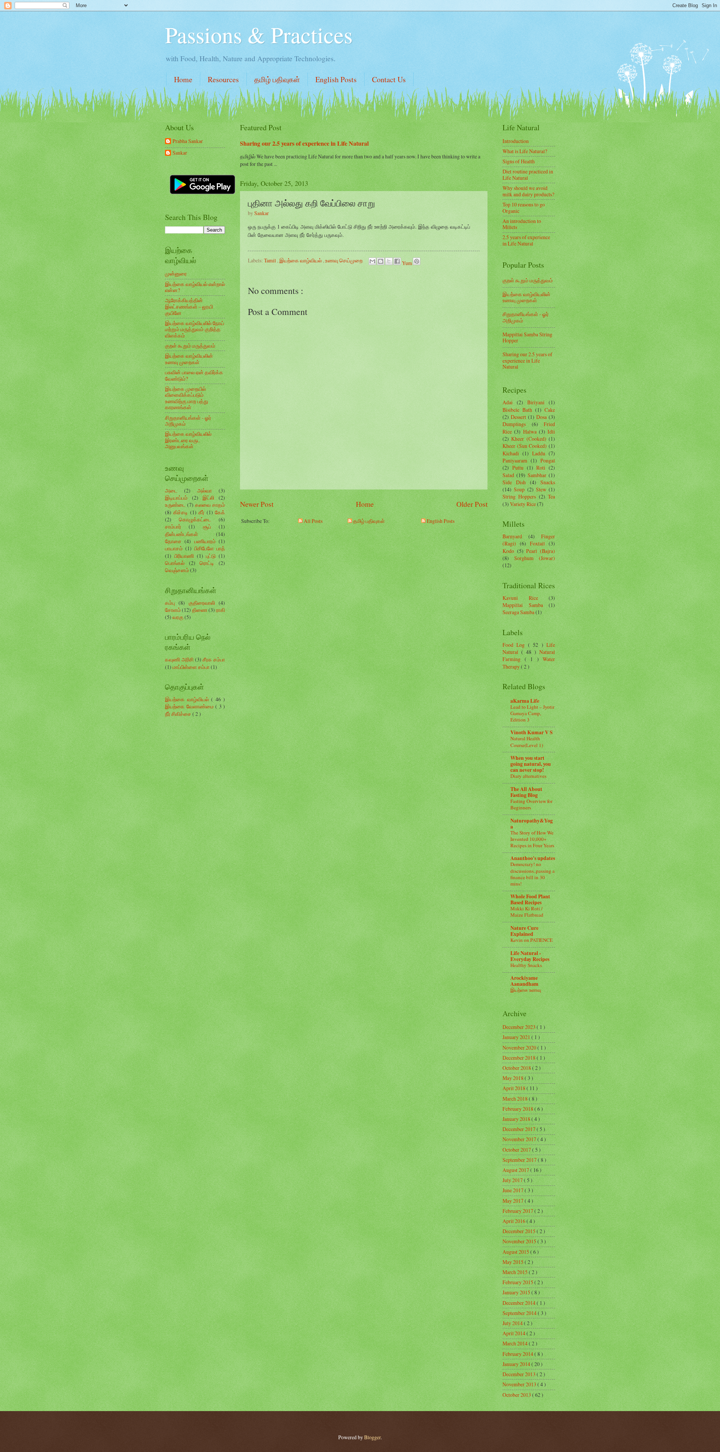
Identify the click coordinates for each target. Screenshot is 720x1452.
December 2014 (519, 1302)
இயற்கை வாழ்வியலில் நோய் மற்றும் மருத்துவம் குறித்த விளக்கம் (194, 329)
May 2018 (513, 1077)
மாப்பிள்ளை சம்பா (191, 666)
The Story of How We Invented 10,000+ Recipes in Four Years (532, 839)
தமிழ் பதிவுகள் (277, 79)
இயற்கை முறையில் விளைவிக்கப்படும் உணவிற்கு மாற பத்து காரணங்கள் (186, 398)
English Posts (336, 79)
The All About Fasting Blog (526, 792)
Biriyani (535, 402)
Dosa (541, 416)
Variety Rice (523, 504)
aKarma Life (524, 701)
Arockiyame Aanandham (524, 981)
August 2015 (516, 1251)
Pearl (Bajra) (540, 550)
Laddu (538, 453)
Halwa (530, 431)
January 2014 (516, 1364)
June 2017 (513, 1190)
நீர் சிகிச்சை (178, 713)
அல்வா (204, 490)
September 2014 (520, 1312)
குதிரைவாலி (202, 602)
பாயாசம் (174, 548)
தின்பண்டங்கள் (181, 534)
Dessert (518, 416)
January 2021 (516, 1037)
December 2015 (519, 1231)
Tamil (270, 260)
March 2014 (515, 1343)
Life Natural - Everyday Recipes (529, 956)
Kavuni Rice (520, 597)
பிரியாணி (184, 555)
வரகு (177, 617)
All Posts (312, 520)
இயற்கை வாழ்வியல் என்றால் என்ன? (195, 287)
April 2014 (514, 1333)
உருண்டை (175, 504)
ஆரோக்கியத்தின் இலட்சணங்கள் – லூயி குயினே (189, 306)
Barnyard (512, 536)
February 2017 (518, 1210)
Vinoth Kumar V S (531, 732)
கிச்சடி (180, 512)
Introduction (515, 141)
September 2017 (520, 1159)
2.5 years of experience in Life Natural (526, 240)
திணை (199, 609)
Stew (541, 489)
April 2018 (514, 1088)
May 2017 (513, 1200)
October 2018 (517, 1067)
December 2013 (519, 1374)
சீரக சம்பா (213, 659)
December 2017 (519, 1129)
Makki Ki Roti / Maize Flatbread (526, 911)
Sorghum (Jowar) (534, 558)
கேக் (220, 512)
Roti (540, 467)
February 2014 (518, 1353)
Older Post (472, 504)
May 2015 (513, 1261)
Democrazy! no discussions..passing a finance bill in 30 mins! (532, 874)
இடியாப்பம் (176, 497)
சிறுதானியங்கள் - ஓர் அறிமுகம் (188, 421)
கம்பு (170, 602)
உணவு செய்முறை (344, 260)
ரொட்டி (207, 562)
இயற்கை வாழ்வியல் (301, 260)
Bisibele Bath (517, 409)
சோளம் (173, 609)
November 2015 (519, 1241)
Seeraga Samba (518, 612)
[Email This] (372, 261)
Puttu (518, 467)
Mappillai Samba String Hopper (527, 337)
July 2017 (513, 1180)
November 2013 (519, 1384)
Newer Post (256, 504)
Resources (223, 79)
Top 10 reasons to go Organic (523, 207)
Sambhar (537, 475)
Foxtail (537, 543)
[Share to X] (389, 261)
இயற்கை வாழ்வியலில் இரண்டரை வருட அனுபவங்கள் (188, 440)
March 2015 (515, 1272)
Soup (519, 489)
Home (183, 79)
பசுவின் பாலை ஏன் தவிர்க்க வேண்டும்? (194, 375)
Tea (551, 496)
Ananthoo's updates (532, 858)
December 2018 (519, 1057)
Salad (508, 475)
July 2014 (513, 1323)
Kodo (508, 550)
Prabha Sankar (187, 141)
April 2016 (514, 1221)
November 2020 (519, 1047)
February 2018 (518, 1108)
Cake (549, 409)
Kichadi (510, 453)
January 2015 (516, 1292)
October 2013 (517, 1394)
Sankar (179, 153)
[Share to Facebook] (397, 261)
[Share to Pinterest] (416, 261)
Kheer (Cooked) (528, 438)
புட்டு (211, 555)
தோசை (173, 541)
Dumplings (514, 424)
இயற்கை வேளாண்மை (190, 706)
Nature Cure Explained (524, 931)
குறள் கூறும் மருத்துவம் (190, 345)
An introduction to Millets (521, 224)
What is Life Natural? (524, 151)
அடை (171, 490)
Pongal (547, 460)
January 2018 (516, 1118)
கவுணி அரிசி (179, 659)
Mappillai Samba (522, 605)
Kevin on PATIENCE (531, 940)
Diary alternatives (528, 776)
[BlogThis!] (380, 261)
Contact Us (389, 79)
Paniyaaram (514, 460)
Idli (551, 431)
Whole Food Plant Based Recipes (530, 899)
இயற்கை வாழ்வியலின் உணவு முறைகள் (189, 359)
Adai (507, 402)
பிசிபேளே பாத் (209, 548)
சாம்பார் (173, 526)
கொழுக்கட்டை (195, 519)
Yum (407, 263)
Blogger (372, 1437)
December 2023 (519, 1026)
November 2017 (519, 1139)
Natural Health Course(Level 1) (526, 741)
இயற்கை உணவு (525, 990)
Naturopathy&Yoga (531, 823)
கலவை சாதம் (210, 504)
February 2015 (518, 1282)
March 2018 (515, 1098)
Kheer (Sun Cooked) (524, 445)
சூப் (207, 526)
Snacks (547, 482)
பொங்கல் (174, 562)
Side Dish (514, 482)
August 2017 (516, 1169)
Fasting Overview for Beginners (531, 804)
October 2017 (517, 1149)
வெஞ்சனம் (177, 570)
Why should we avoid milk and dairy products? (528, 191)
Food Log (515, 644)
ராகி (220, 609)
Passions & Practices (258, 35)
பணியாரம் (205, 541)
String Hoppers (519, 496)
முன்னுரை (176, 273)
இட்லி (208, 497)
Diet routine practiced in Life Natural (527, 174)
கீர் (201, 512)
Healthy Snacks (526, 965)
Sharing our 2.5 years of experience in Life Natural (304, 143)
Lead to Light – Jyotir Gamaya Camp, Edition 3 (532, 713)
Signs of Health (518, 161)
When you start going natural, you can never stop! (530, 764)
